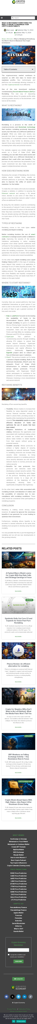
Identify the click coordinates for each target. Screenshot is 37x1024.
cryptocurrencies (13, 85)
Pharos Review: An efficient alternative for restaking (18, 665)
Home (4, 39)
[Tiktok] (30, 996)
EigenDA (9, 353)
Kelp (8, 316)
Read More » (18, 591)
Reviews (10, 39)
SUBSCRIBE (18, 961)
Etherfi (8, 357)
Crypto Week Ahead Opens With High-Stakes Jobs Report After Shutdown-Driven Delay (18, 802)
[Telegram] (18, 996)
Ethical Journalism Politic (18, 1011)
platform (16, 316)
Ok (14, 1021)
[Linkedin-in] (24, 996)
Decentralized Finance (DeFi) (23, 91)
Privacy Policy (11, 1009)
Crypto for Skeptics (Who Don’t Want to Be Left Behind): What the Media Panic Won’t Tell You (18, 711)
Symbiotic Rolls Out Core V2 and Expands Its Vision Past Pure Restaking (18, 620)
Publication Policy (24, 1009)
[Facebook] (6, 996)
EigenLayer (10, 336)
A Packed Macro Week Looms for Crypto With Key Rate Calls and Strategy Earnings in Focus (18, 575)
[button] (1, 17)
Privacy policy (21, 1021)
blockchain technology (27, 127)
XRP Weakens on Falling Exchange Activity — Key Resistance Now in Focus (18, 756)
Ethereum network (8, 193)
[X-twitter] (12, 996)
